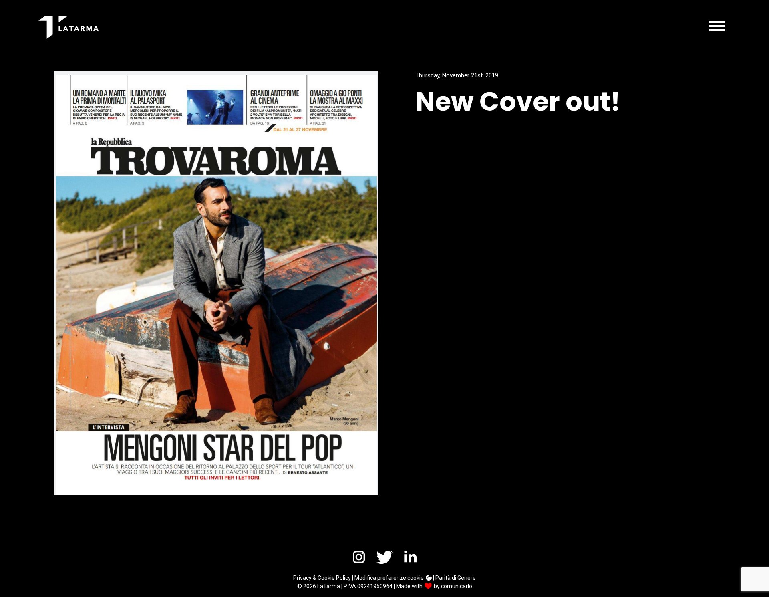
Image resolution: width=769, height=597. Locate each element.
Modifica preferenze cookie (389, 578)
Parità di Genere (455, 578)
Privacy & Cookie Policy (322, 578)
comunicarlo (456, 586)
